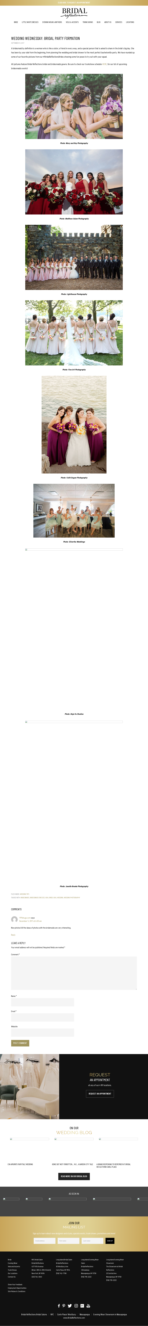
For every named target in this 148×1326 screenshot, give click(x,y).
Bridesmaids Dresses (37, 897)
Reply (13, 934)
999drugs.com (25, 917)
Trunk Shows (12, 1270)
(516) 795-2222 (86, 1277)
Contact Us (11, 1277)
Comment (15, 954)
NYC (52, 1314)
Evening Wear (12, 1263)
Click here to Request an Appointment (74, 2)
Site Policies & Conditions (16, 1291)
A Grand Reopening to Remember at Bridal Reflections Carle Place (114, 1165)
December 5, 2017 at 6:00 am (30, 921)
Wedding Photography (72, 897)
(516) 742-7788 (61, 1273)
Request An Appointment (100, 1093)
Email (13, 1011)
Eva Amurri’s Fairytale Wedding (20, 1164)
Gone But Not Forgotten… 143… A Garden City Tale (72, 1164)
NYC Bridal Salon (37, 1259)
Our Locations (12, 1273)
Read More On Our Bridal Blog (74, 1176)
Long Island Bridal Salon (64, 1259)
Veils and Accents (14, 1266)
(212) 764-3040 (37, 1277)
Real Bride (49, 897)
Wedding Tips (24, 894)
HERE (104, 64)
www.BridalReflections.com (74, 1317)
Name (14, 996)
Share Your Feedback (15, 1284)
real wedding (58, 897)
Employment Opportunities (17, 1288)
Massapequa (85, 1314)
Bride (9, 1259)
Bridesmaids (25, 897)
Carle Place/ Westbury (66, 1314)
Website (14, 1026)
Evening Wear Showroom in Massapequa (110, 1314)
